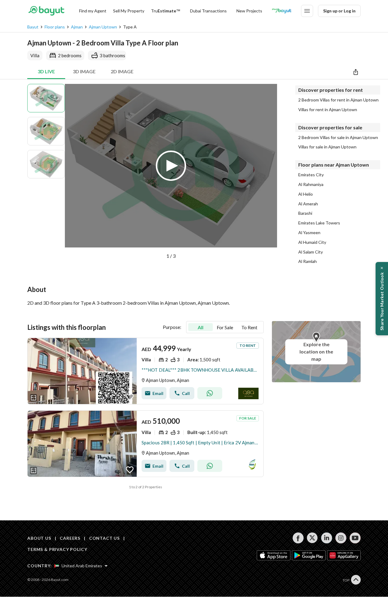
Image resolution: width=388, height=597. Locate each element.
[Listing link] (145, 371)
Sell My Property (128, 10)
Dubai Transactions (208, 10)
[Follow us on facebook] (298, 537)
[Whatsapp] (209, 393)
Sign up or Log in (339, 10)
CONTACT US (104, 538)
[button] (171, 172)
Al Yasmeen (309, 232)
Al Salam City (310, 252)
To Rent (249, 327)
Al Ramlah (307, 261)
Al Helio (305, 194)
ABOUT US (39, 538)
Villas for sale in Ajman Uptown (327, 146)
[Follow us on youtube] (355, 537)
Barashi (305, 213)
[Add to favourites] (129, 397)
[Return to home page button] (46, 11)
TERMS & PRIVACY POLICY (57, 549)
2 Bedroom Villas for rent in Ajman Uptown (338, 100)
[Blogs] (281, 11)
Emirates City (311, 174)
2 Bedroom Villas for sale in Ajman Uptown (338, 137)
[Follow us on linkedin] (326, 537)
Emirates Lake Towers (319, 223)
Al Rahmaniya (310, 184)
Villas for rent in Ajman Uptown (327, 109)
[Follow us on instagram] (340, 537)
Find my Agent (92, 10)
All (200, 327)
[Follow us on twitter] (312, 537)
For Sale (225, 327)
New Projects (249, 10)
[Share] (356, 71)
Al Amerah (308, 203)
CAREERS (70, 538)
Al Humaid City (312, 242)
